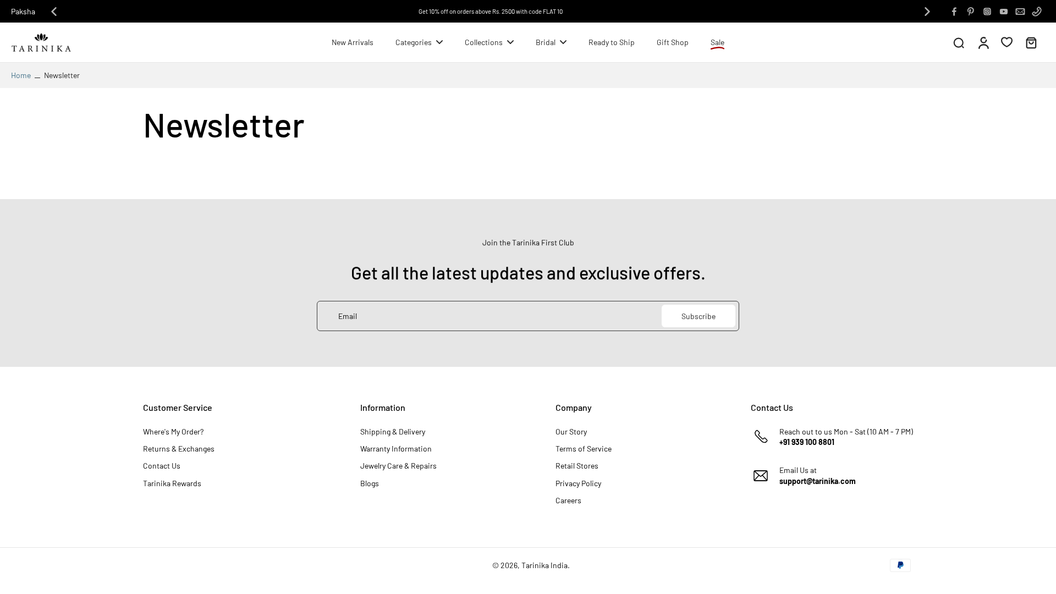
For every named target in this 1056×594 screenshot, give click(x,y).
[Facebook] (954, 11)
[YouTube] (1004, 11)
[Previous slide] (54, 11)
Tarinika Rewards (172, 483)
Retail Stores (577, 465)
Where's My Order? (173, 431)
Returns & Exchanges (179, 448)
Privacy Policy (578, 483)
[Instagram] (987, 11)
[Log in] (983, 42)
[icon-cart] (1031, 42)
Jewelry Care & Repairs (398, 465)
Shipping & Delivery (392, 431)
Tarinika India (544, 565)
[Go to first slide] (927, 11)
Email (347, 316)
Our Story (571, 431)
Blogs (369, 483)
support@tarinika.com (817, 481)
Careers (568, 500)
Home (21, 75)
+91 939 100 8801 (806, 442)
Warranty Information (396, 448)
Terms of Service (584, 448)
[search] (959, 42)
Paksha (23, 11)
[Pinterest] (971, 11)
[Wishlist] (1007, 42)
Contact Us (161, 465)
